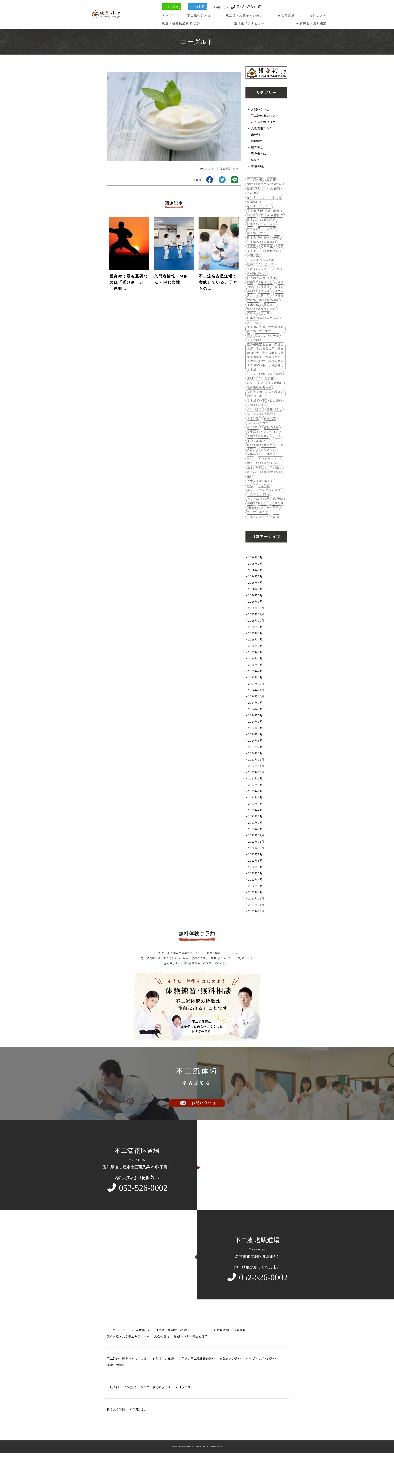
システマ (253, 413)
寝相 (250, 503)
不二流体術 (254, 179)
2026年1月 (255, 601)
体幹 (250, 228)
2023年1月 (255, 829)
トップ (167, 15)
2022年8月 (255, 860)
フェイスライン (257, 516)
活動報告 (257, 141)
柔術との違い (116, 1364)
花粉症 (251, 286)
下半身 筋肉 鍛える (260, 480)
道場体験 (253, 201)
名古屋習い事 (256, 400)
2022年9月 (255, 854)
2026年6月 (255, 570)
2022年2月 (255, 892)
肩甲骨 (251, 313)
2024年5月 (255, 728)
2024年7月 (255, 715)
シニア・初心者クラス (156, 1387)
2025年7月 (255, 639)
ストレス (253, 322)
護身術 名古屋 (256, 233)
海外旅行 (253, 427)
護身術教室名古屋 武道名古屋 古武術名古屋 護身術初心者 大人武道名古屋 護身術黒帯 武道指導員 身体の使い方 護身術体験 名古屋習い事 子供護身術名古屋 (265, 357)
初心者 (251, 215)
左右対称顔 (254, 467)
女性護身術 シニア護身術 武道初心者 (265, 394)
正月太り (270, 304)
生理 (250, 378)
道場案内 (270, 242)
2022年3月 (255, 885)
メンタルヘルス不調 (260, 259)
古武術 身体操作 (272, 215)
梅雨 (250, 282)
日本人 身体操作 (258, 237)
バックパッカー (257, 422)
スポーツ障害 (270, 507)
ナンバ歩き (254, 409)
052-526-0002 (238, 6)
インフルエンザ (257, 440)
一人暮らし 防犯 (258, 494)
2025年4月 (255, 658)
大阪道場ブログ (261, 128)
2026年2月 (255, 595)
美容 (250, 291)
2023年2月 (255, 822)
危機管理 (273, 251)
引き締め (253, 242)
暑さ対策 (253, 418)
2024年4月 (255, 734)
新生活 (265, 295)
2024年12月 (256, 683)
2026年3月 (255, 589)
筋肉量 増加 (272, 471)
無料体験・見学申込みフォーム (128, 1336)
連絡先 (255, 159)
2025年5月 (255, 652)
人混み (251, 449)
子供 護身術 (266, 378)
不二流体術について (264, 115)
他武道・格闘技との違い (244, 15)
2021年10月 (256, 911)
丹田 (277, 237)
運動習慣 (274, 210)
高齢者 (279, 286)
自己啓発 (276, 400)
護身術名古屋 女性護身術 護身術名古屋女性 (265, 329)
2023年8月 (255, 784)
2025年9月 (255, 626)
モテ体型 (267, 454)
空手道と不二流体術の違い (197, 1358)
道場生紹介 (258, 166)
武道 (281, 282)
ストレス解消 (256, 373)
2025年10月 (256, 620)
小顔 (278, 436)
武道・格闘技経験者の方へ (182, 23)
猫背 (250, 309)
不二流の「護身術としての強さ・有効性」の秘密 (140, 1358)
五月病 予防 (275, 498)
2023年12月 (256, 759)
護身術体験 (275, 382)
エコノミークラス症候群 (264, 489)
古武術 (251, 192)
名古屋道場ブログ (263, 122)
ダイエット (254, 251)
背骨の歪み (271, 427)
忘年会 (251, 454)
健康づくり (274, 409)
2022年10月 (256, 848)
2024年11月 (256, 690)
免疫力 (268, 445)
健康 (250, 224)
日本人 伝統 (272, 188)
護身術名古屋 (267, 309)
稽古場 (279, 291)
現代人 (262, 404)
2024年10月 (256, 696)
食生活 (251, 431)
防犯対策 (253, 255)
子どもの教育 (267, 228)
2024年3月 (255, 740)
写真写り (277, 503)
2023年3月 (255, 816)
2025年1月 (255, 677)
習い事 (265, 313)
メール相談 (197, 6)
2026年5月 (255, 576)
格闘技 (279, 295)
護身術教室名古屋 (259, 387)
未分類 (255, 134)
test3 (276, 516)
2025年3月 (255, 664)
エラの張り (274, 467)
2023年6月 (255, 797)
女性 (250, 184)
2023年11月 (256, 765)
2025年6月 (255, 645)
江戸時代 (276, 373)
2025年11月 (256, 614)
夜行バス (253, 471)
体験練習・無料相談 (311, 23)
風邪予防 (253, 445)
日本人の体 (254, 318)
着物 (250, 404)
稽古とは (253, 463)
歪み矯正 (264, 436)
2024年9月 (255, 702)
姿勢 (281, 246)
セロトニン (254, 498)
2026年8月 (255, 557)
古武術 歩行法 (256, 273)
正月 (281, 445)
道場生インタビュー (249, 23)
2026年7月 (255, 563)
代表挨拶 (240, 1330)
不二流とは (137, 1409)
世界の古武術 (256, 277)
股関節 (265, 286)
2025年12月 (256, 608)
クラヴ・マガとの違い (261, 1358)
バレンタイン (270, 431)
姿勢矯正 (267, 246)
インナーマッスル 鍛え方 (264, 197)
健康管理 (253, 188)
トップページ (116, 1330)
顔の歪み (270, 463)
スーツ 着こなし (259, 512)
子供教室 (130, 1387)
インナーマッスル (259, 206)
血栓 (250, 485)
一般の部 (113, 1387)
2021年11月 (256, 904)
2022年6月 (255, 867)
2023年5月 (255, 803)
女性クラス (183, 1387)
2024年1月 (255, 753)
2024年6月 (255, 721)
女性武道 (270, 418)
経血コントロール (267, 335)
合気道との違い (230, 1358)
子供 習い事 (266, 264)
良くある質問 (116, 1409)
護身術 (271, 179)
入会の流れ (161, 1336)
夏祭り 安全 (255, 382)
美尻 (250, 268)
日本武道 (253, 219)
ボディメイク (267, 224)
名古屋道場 (286, 15)
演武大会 (264, 291)
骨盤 (250, 436)
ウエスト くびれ (269, 268)
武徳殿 (268, 413)
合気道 (251, 246)
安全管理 (253, 340)
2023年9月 (255, 778)
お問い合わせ (260, 109)
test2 (250, 458)
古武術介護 (254, 300)
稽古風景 (257, 147)
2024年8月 (255, 709)
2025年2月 (255, 671)
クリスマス (268, 449)
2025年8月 (255, 633)
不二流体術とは (199, 15)
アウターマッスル (270, 458)
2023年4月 (255, 810)
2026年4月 (255, 582)
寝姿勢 (262, 503)
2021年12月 (256, 898)
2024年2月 (255, 746)
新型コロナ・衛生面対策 (191, 1336)
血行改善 (264, 485)
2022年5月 (255, 873)
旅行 (250, 476)
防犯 (273, 277)
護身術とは (258, 153)
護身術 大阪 (255, 210)
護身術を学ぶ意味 (270, 184)
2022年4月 (255, 879)
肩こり (251, 295)
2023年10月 (256, 772)
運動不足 (270, 219)
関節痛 (251, 507)
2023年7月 (255, 791)
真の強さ (273, 300)
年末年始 (253, 304)
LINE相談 (171, 6)
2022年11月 (256, 841)
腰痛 (250, 264)
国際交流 (273, 318)
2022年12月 (256, 835)
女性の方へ (318, 15)
